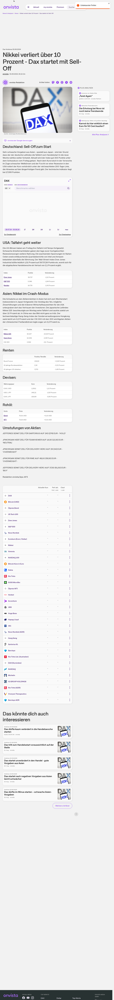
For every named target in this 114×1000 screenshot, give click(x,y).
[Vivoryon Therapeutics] (6, 694)
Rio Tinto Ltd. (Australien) (18, 657)
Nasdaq (6, 285)
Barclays (11, 650)
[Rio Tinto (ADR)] (6, 688)
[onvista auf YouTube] (28, 998)
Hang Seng (7, 338)
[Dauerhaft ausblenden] (70, 140)
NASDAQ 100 (13, 557)
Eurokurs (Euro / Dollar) (17, 539)
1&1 (9, 626)
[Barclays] (6, 650)
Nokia (10, 570)
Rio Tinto (11, 576)
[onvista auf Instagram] (32, 998)
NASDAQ (12, 669)
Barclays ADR (13, 700)
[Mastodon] (53, 83)
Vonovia (11, 551)
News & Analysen (8, 13)
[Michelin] (6, 675)
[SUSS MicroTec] (6, 582)
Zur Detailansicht (10, 234)
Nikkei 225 (7, 334)
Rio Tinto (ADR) (14, 688)
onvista (5, 74)
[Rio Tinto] (6, 576)
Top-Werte (76, 998)
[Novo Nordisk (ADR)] (6, 632)
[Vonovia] (6, 551)
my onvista (48, 7)
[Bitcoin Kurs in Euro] (6, 564)
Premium (60, 7)
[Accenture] (6, 601)
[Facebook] (57, 83)
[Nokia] (6, 570)
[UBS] (6, 607)
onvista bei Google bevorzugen (20, 140)
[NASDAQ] (6, 669)
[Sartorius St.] (6, 644)
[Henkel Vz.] (6, 595)
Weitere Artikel (62, 805)
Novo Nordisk (13, 533)
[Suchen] (68, 188)
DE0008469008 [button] (22, 185)
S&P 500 (7, 281)
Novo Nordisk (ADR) (16, 632)
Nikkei (10, 545)
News (16, 13)
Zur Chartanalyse (65, 234)
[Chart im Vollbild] (69, 180)
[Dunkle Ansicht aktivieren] (14, 1)
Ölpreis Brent (13, 508)
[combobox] (42, 188)
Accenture (12, 601)
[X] (66, 83)
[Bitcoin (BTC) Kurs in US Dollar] (6, 502)
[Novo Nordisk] (6, 533)
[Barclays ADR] (6, 700)
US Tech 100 (13, 514)
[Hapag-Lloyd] (6, 619)
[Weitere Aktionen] (69, 495)
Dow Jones (8, 277)
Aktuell (36, 7)
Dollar (59, 998)
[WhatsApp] (62, 83)
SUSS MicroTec (14, 582)
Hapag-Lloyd (13, 619)
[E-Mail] (71, 83)
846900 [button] (10, 185)
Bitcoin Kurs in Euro (16, 564)
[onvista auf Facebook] (23, 998)
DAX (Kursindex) (14, 663)
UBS (10, 607)
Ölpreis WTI (13, 588)
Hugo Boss (12, 613)
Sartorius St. (13, 644)
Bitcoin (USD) (13, 502)
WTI (5, 420)
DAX (6, 180)
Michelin (11, 675)
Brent (6, 416)
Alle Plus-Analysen (99, 134)
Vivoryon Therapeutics (17, 694)
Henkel (11, 595)
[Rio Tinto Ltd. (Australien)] (6, 657)
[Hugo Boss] (6, 613)
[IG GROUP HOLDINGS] (6, 681)
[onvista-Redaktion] (6, 82)
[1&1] (6, 626)
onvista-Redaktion (16, 82)
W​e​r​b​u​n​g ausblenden (75, 30)
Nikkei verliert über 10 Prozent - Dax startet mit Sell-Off (36, 13)
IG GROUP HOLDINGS (17, 681)
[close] (109, 3)
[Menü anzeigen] (28, 7)
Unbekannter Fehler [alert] (88, 5)
